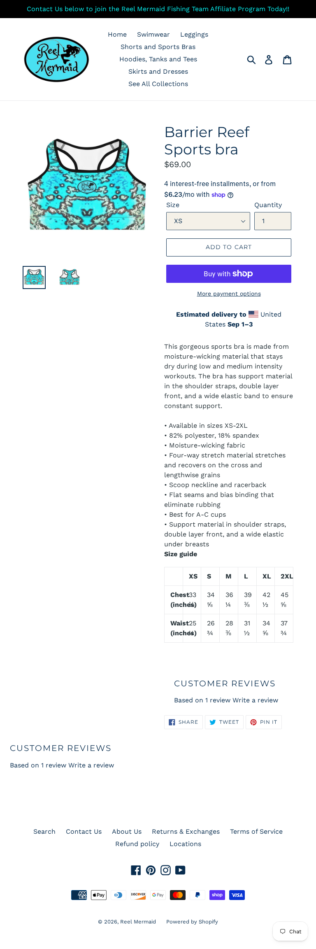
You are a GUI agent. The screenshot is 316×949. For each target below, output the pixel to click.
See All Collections (158, 84)
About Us (127, 831)
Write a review (255, 700)
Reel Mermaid (138, 922)
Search (44, 831)
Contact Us (84, 831)
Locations (185, 844)
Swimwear (153, 34)
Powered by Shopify (192, 922)
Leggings (194, 34)
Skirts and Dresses (158, 71)
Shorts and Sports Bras (158, 47)
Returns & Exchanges (186, 831)
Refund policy (137, 844)
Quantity (268, 205)
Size (172, 205)
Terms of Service (256, 831)
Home (117, 34)
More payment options (229, 293)
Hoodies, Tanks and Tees (158, 59)
